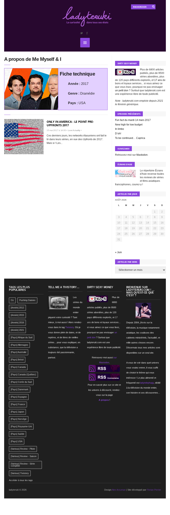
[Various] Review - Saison (23, 456)
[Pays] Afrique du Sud (21, 337)
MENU (85, 42)
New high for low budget (128, 124)
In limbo (119, 129)
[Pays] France (18, 404)
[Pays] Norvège (19, 419)
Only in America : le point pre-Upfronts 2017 (70, 123)
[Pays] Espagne (19, 397)
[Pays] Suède (17, 434)
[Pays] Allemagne (19, 345)
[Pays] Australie (18, 352)
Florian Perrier (154, 490)
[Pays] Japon (17, 411)
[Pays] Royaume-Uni (21, 426)
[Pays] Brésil (17, 359)
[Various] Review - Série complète (23, 464)
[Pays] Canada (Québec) (23, 374)
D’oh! (118, 133)
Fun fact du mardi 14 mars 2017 (133, 120)
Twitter (81, 33)
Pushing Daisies (27, 300)
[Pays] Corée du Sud (21, 382)
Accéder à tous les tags (21, 480)
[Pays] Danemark (19, 389)
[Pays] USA (16, 441)
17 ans (158, 80)
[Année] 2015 (17, 315)
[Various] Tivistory (20, 473)
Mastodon (142, 154)
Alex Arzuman (119, 490)
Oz (12, 300)
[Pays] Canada (18, 367)
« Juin (118, 252)
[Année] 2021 (17, 330)
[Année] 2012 (17, 307)
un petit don (121, 90)
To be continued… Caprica (130, 138)
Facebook (87, 33)
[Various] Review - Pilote (23, 449)
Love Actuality (74, 130)
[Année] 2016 (17, 322)
